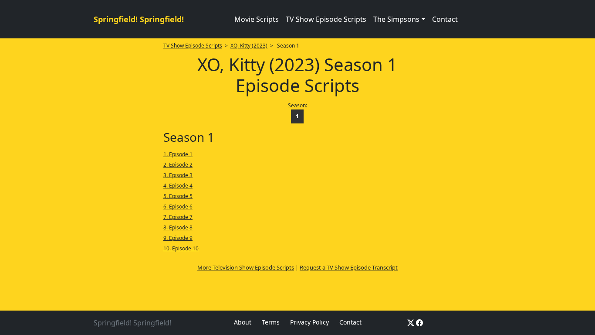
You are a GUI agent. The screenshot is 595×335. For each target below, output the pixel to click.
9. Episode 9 (178, 238)
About (242, 322)
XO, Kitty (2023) (248, 45)
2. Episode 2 (178, 164)
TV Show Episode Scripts (326, 19)
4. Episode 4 (178, 185)
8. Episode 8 (178, 227)
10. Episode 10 (181, 248)
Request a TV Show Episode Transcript (349, 267)
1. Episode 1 (178, 154)
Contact (445, 19)
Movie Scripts (256, 19)
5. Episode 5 (178, 196)
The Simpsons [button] (396, 19)
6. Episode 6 (178, 206)
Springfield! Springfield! (139, 19)
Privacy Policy (309, 322)
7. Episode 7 (178, 217)
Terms (271, 322)
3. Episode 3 (178, 175)
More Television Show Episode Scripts (245, 267)
